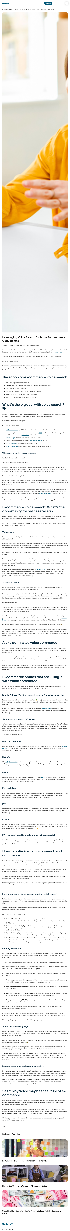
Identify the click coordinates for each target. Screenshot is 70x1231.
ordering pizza (46, 709)
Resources (5, 9)
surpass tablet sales (36, 441)
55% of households (12, 443)
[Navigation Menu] (66, 3)
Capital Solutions (7, 1229)
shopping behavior (45, 493)
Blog (11, 9)
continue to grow (59, 352)
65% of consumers (12, 430)
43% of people (10, 438)
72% (40, 433)
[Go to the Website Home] (5, 3)
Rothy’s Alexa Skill (11, 762)
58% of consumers (12, 446)
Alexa (42, 777)
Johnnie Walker (41, 569)
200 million (25, 435)
